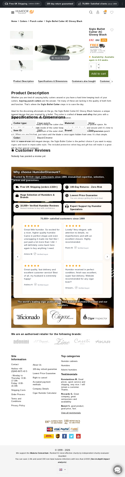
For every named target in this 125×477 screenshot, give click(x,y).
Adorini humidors (69, 370)
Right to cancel (40, 378)
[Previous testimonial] (18, 257)
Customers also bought (84, 81)
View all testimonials (71, 413)
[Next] (112, 81)
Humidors (65, 365)
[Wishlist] (112, 13)
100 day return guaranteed (60, 4)
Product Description (23, 81)
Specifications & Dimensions (53, 81)
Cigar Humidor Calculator (45, 393)
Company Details (41, 389)
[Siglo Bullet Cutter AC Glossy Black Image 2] (21, 35)
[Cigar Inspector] (95, 317)
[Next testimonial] (107, 257)
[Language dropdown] (62, 469)
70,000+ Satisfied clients (99, 4)
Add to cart (98, 73)
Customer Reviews (109, 81)
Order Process (18, 394)
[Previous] (12, 81)
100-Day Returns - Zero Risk (86, 187)
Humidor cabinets (69, 361)
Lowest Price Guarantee (83, 195)
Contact (15, 364)
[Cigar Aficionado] (28, 317)
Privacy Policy (18, 405)
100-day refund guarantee (45, 369)
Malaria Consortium (39, 453)
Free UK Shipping (24, 4)
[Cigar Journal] (61, 317)
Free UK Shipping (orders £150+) (39, 187)
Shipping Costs (18, 390)
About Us (37, 365)
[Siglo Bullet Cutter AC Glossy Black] (21, 50)
